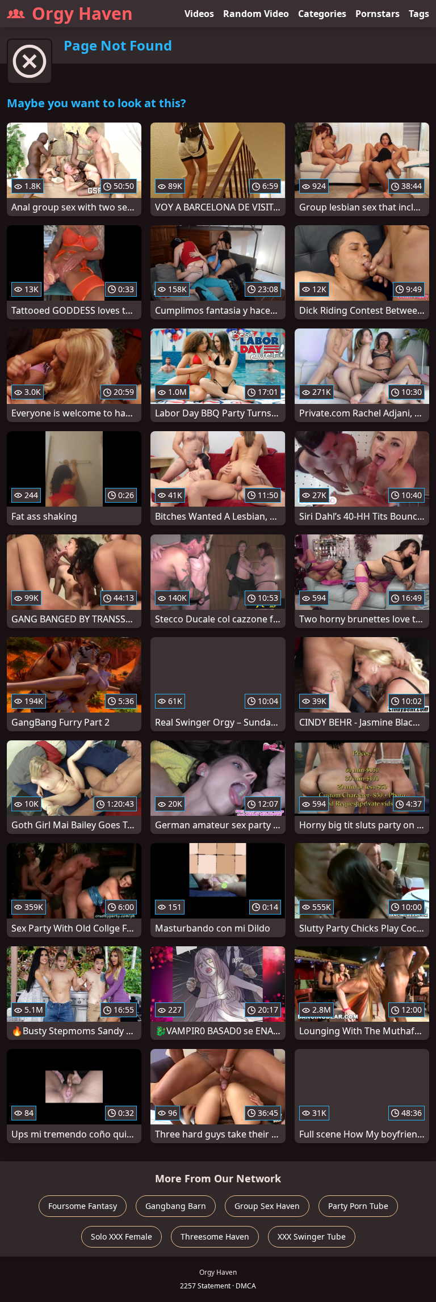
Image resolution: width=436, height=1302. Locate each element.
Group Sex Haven (267, 1205)
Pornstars (377, 13)
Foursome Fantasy (82, 1205)
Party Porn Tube (358, 1205)
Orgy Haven (82, 13)
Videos (199, 13)
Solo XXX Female (121, 1236)
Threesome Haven (215, 1236)
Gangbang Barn (175, 1205)
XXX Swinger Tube (312, 1236)
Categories (322, 13)
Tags (419, 13)
